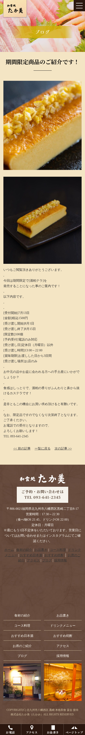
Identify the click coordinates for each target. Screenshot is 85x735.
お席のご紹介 (22, 646)
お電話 (10, 732)
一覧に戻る (43, 448)
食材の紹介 (24, 550)
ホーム (9, 550)
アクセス (32, 732)
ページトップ (74, 732)
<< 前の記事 (22, 448)
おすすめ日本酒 (31, 555)
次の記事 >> (63, 448)
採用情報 (60, 560)
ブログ (47, 560)
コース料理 (58, 550)
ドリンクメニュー (62, 625)
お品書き (53, 732)
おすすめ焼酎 (54, 555)
